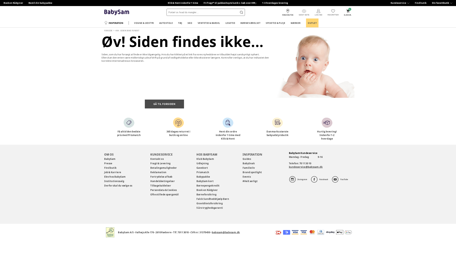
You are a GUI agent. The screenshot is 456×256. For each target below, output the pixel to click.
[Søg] (241, 12)
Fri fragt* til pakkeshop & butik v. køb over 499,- (230, 2)
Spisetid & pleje (275, 23)
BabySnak (249, 163)
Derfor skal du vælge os (118, 185)
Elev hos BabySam (115, 176)
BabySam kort (205, 181)
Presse (108, 163)
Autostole (166, 23)
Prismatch (202, 172)
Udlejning (202, 163)
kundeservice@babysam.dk (306, 167)
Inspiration (116, 23)
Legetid (230, 23)
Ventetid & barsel (209, 23)
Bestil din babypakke (40, 2)
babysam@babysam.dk (226, 232)
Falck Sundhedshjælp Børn (212, 199)
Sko (190, 23)
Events (247, 176)
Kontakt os (157, 159)
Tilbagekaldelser (160, 185)
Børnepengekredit (207, 185)
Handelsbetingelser (162, 181)
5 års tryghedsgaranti (209, 207)
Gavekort (202, 167)
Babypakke (203, 176)
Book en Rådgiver (13, 2)
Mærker (296, 23)
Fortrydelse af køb (161, 176)
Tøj (180, 23)
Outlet (312, 23)
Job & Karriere (112, 172)
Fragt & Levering (160, 163)
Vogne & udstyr (144, 23)
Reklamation (158, 172)
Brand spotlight (252, 172)
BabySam (110, 159)
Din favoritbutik (440, 2)
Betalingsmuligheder (163, 167)
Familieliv (249, 167)
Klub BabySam (205, 159)
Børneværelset (250, 23)
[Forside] (116, 12)
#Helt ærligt (250, 181)
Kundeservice (398, 2)
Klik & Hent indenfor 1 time (183, 2)
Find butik (421, 2)
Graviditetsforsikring (209, 203)
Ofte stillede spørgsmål (164, 194)
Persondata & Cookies (163, 190)
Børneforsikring (206, 194)
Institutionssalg (114, 181)
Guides (247, 159)
